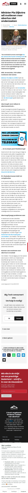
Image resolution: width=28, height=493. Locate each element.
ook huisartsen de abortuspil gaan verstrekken (11, 234)
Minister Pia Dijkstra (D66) (9, 78)
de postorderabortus (8, 172)
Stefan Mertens (22, 25)
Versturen (6, 396)
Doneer (13, 4)
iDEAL (11, 421)
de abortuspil (8, 98)
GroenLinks (21, 88)
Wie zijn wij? (5, 440)
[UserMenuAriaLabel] (20, 3)
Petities (17, 440)
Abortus (11, 26)
